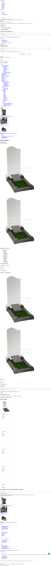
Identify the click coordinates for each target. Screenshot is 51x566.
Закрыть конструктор (3, 142)
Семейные (5, 68)
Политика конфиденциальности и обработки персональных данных (9, 550)
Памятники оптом (4, 547)
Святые (5, 94)
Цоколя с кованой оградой (5, 76)
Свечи (4, 93)
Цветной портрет (6, 86)
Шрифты (5, 90)
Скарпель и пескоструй (7, 85)
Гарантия (3, 6)
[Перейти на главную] (25, 17)
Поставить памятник (5, 540)
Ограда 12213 (4, 542)
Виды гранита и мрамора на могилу (8, 103)
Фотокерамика (5, 83)
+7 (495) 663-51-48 (4, 41)
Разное (4, 101)
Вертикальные (5, 67)
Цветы (4, 92)
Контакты (3, 7)
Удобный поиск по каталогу (7, 72)
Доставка (3, 4)
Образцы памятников (5, 545)
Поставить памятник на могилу (6, 546)
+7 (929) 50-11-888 (4, 40)
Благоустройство (6, 88)
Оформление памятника (5, 81)
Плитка (3, 79)
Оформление (5, 97)
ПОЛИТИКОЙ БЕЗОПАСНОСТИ (5, 495)
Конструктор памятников (5, 65)
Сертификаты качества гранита (8, 105)
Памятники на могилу (5, 532)
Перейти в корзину (8, 397)
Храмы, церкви (6, 98)
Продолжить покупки (3, 397)
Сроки (3, 534)
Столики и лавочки (4, 77)
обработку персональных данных (14, 51)
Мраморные (3, 73)
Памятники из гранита (5, 66)
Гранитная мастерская (5, 526)
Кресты (5, 71)
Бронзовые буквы (6, 84)
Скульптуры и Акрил (6, 82)
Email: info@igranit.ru (5, 557)
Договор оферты (2, 551)
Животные (5, 95)
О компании (3, 3)
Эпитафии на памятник (7, 104)
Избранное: (1, 9)
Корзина (3, 8)
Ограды (3, 75)
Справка (3, 102)
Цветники (3, 78)
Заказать (3, 452)
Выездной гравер (6, 89)
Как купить (3, 533)
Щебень (3, 80)
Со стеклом (5, 69)
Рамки (4, 96)
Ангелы (5, 99)
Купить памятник (4, 527)
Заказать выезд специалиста (4, 29)
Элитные (5, 70)
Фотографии (3, 535)
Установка (3, 5)
